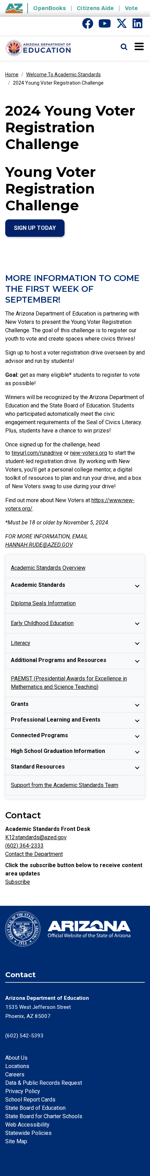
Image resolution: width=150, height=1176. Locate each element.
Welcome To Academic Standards (63, 74)
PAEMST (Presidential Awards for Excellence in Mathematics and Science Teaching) (69, 682)
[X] (121, 25)
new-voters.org (88, 453)
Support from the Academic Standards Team (64, 785)
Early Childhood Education (42, 623)
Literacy (20, 643)
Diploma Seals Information (43, 603)
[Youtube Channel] (104, 25)
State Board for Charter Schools (43, 1116)
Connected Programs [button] (39, 735)
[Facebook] (87, 25)
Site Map (16, 1141)
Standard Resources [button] (38, 766)
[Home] (36, 48)
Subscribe (17, 882)
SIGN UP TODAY (35, 228)
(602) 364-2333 (24, 845)
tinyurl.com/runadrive (37, 453)
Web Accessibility (27, 1124)
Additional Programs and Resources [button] (58, 660)
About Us (16, 1057)
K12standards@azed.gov (36, 837)
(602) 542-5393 (24, 1036)
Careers (14, 1074)
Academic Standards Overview (48, 567)
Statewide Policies (28, 1133)
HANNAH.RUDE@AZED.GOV (38, 545)
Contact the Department (34, 854)
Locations (17, 1066)
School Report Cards (30, 1099)
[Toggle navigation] (139, 46)
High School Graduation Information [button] (58, 751)
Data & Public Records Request (43, 1083)
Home (11, 74)
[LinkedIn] (137, 25)
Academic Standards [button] (38, 585)
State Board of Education (35, 1108)
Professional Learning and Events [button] (55, 719)
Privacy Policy (22, 1091)
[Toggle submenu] (137, 585)
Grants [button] (20, 704)
